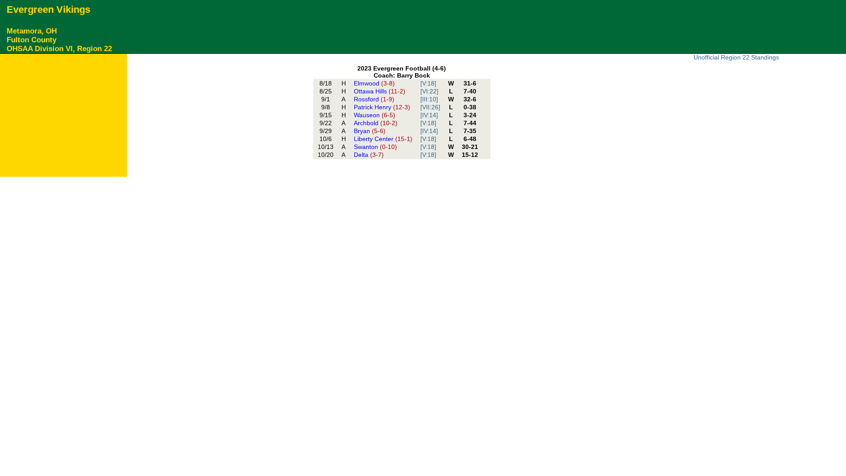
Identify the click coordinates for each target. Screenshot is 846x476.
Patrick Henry (382, 107)
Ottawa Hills (379, 91)
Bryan (370, 130)
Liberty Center (383, 138)
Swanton (375, 146)
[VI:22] (429, 91)
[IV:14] (429, 115)
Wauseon (374, 115)
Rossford (374, 99)
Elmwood (374, 83)
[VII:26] (430, 107)
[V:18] (428, 83)
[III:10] (429, 99)
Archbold (375, 122)
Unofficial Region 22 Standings (736, 57)
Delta (369, 154)
